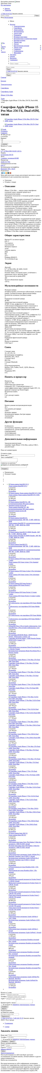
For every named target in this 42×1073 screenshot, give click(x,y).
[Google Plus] (10, 173)
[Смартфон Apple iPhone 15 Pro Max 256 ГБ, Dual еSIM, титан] (23, 121)
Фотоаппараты (19, 31)
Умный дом (18, 42)
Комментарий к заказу (8, 1003)
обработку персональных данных (24, 1004)
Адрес (3, 998)
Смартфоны (18, 28)
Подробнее (12, 491)
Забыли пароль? (6, 1049)
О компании (9, 1023)
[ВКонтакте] (2, 173)
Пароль (4, 1047)
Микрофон (17, 53)
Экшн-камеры (18, 30)
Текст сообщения (7, 457)
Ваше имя (4, 455)
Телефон (4, 996)
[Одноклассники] (6, 173)
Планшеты (17, 35)
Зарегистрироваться (7, 1053)
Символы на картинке (9, 463)
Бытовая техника (19, 40)
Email (3, 1045)
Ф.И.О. (4, 994)
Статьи (7, 1027)
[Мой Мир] (8, 173)
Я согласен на (19, 1004)
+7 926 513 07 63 (6, 13)
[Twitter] (4, 173)
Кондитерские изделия (21, 46)
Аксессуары (18, 33)
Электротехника (19, 26)
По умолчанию (6, 5)
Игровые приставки (20, 37)
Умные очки (18, 47)
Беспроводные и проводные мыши (25, 38)
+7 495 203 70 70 (17, 1018)
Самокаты (17, 49)
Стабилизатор (18, 51)
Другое (16, 44)
